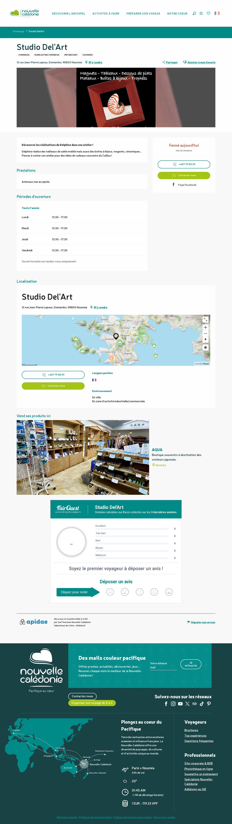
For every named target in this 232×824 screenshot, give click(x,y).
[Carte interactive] (201, 13)
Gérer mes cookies (164, 817)
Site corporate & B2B (198, 763)
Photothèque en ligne (198, 769)
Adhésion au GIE (195, 789)
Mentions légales (67, 817)
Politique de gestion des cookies (132, 817)
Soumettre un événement (201, 774)
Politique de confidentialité (95, 817)
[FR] (217, 13)
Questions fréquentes (198, 741)
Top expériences (195, 735)
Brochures (191, 730)
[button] (194, 13)
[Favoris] (208, 13)
